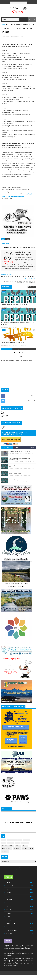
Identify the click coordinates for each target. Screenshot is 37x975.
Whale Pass (5, 851)
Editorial (26, 840)
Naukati (11, 845)
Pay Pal (3, 428)
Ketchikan (25, 843)
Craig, (22, 36)
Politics (25, 845)
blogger (6, 349)
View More (32, 287)
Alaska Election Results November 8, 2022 (20, 451)
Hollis (3, 843)
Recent (6, 447)
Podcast (18, 845)
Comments (30, 447)
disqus (18, 349)
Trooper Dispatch (27, 848)
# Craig (7, 239)
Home (3, 24)
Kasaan (17, 843)
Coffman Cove (12, 840)
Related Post (6, 287)
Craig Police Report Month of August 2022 (14, 305)
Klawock (4, 845)
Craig (7, 24)
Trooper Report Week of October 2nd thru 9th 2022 (22, 479)
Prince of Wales (6, 848)
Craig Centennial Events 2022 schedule (13, 342)
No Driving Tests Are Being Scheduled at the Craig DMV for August (17, 323)
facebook (30, 349)
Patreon (3, 426)
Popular (18, 447)
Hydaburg (10, 843)
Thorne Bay (17, 848)
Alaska (4, 840)
